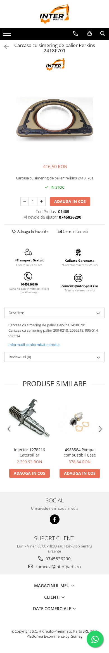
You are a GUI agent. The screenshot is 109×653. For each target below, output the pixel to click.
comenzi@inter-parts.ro (57, 566)
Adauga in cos (70, 201)
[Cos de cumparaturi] (90, 33)
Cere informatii (75, 231)
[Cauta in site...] (102, 33)
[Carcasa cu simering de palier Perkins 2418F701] (54, 119)
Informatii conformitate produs (34, 344)
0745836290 (57, 558)
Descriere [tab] (16, 312)
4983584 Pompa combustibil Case (80, 452)
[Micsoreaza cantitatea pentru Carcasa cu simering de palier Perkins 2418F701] (24, 201)
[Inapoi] (4, 47)
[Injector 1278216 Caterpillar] (29, 420)
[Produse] (8, 35)
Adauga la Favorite (32, 231)
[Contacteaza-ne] (75, 33)
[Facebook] (55, 519)
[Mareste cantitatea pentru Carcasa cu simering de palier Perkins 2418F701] (41, 201)
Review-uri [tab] (20, 356)
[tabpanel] (54, 119)
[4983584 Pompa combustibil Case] (79, 421)
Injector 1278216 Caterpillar (29, 452)
